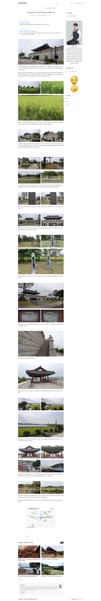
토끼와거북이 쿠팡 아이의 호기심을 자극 (28, 31)
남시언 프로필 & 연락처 (70, 16)
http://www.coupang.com (24, 29)
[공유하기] (21, 536)
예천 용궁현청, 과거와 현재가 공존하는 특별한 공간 (41, 12)
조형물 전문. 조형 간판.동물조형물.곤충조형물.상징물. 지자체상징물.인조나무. (34, 24)
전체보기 (54, 8)
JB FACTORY (80, 599)
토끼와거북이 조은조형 (24, 23)
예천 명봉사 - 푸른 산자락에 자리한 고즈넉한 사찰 (51, 576)
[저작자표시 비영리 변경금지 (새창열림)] (31, 536)
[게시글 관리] (23, 536)
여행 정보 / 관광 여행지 (42, 15)
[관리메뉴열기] (2, 599)
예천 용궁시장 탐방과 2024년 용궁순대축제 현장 (27, 576)
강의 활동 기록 (48, 8)
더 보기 (62, 542)
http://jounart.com (23, 21)
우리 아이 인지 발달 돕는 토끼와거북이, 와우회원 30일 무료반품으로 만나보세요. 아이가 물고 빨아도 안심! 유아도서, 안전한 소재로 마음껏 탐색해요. (40, 34)
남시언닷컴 (22, 585)
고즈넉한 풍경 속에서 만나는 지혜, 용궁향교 (50, 559)
